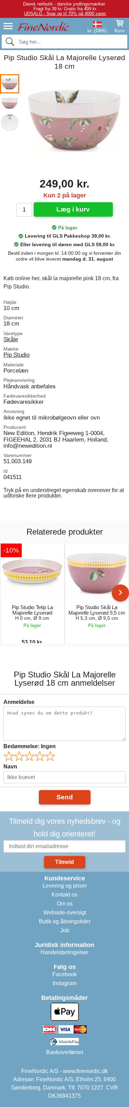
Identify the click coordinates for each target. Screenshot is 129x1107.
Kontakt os (64, 895)
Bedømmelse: (29, 746)
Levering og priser (65, 886)
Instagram (65, 983)
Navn (10, 766)
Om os (65, 903)
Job (64, 930)
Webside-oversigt (64, 912)
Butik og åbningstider (64, 921)
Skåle (10, 339)
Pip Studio (16, 354)
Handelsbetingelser (64, 952)
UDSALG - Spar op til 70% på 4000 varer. (65, 13)
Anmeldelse (18, 702)
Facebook (64, 974)
